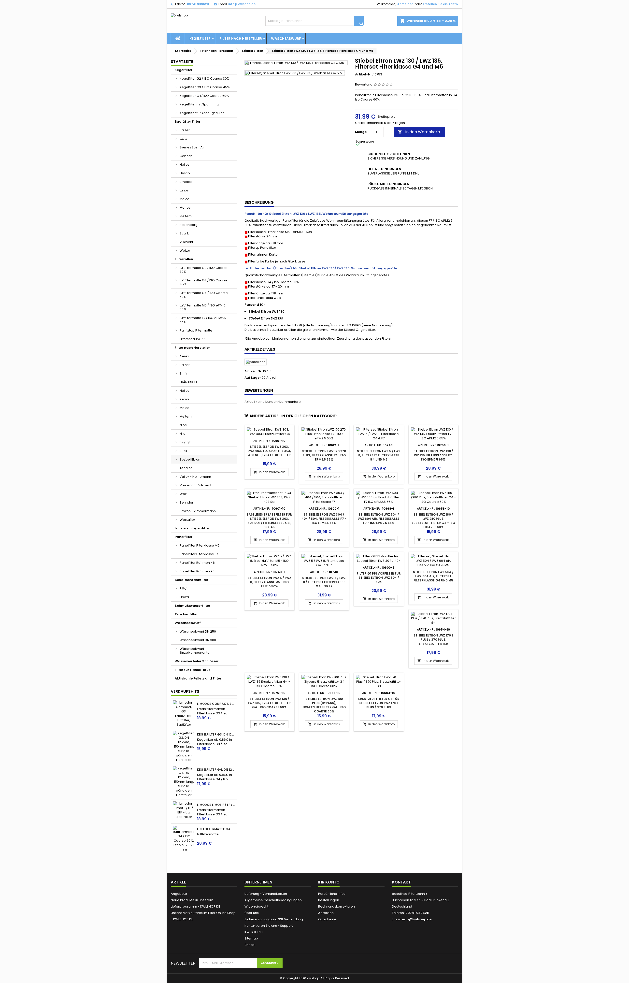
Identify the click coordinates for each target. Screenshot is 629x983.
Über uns (251, 913)
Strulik (184, 233)
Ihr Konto (329, 882)
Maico (184, 199)
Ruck (183, 450)
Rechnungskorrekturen (336, 906)
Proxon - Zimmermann (198, 511)
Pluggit (185, 442)
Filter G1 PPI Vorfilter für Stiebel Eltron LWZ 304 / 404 (379, 577)
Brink (183, 373)
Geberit (186, 156)
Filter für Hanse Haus (192, 669)
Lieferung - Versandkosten (265, 893)
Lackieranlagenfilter (192, 528)
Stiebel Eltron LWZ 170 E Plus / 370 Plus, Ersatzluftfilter (433, 639)
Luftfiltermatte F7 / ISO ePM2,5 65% (203, 320)
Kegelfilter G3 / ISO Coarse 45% (205, 87)
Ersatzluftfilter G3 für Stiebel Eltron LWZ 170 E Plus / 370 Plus (378, 703)
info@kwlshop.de (242, 4)
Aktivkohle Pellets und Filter (198, 678)
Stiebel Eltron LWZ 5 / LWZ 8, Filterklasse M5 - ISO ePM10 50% (269, 582)
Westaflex (187, 519)
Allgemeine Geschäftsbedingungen (273, 900)
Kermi (184, 399)
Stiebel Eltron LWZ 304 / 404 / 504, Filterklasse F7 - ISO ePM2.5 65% (323, 518)
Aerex (184, 356)
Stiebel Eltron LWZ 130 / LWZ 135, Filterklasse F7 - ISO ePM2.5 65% (433, 455)
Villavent (186, 242)
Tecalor (186, 468)
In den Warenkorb (419, 132)
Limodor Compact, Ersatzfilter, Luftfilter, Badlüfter (216, 704)
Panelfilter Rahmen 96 (197, 571)
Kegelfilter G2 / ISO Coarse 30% (204, 78)
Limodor (186, 181)
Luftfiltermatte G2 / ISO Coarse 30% (204, 269)
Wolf (183, 494)
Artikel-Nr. (364, 74)
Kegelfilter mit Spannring (199, 104)
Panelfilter (184, 537)
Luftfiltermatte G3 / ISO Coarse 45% (204, 282)
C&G (183, 138)
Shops (249, 944)
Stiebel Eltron (190, 459)
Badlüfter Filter (187, 121)
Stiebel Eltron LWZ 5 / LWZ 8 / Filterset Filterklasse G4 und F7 (324, 582)
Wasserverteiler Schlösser (197, 661)
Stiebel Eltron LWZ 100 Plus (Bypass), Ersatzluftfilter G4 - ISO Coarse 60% (324, 705)
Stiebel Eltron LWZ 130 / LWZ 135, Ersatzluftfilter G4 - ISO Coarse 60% (269, 703)
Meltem (186, 216)
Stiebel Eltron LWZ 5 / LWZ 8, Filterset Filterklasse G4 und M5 (378, 455)
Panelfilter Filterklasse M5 (199, 545)
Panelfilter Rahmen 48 (197, 562)
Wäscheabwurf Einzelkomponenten (196, 650)
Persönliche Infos (331, 893)
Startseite (182, 61)
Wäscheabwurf (286, 38)
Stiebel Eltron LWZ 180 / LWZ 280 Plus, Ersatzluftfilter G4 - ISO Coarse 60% (433, 520)
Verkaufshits (185, 691)
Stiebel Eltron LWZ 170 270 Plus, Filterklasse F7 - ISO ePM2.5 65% (324, 455)
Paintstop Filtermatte (196, 330)
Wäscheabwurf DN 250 (198, 631)
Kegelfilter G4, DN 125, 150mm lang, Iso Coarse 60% (216, 770)
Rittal (183, 588)
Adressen (326, 913)
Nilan (183, 433)
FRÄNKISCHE (189, 382)
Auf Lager (252, 378)
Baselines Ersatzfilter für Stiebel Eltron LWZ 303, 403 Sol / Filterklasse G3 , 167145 (269, 520)
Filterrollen (184, 259)
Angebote (179, 893)
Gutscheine (327, 919)
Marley (185, 207)
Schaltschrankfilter (191, 580)
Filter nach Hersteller (241, 38)
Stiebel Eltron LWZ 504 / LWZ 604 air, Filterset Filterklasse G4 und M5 (433, 576)
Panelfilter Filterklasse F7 (199, 554)
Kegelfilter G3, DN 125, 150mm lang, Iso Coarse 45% (216, 735)
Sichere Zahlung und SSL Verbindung (273, 919)
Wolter (185, 250)
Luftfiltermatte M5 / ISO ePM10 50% (203, 307)
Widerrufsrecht (256, 906)
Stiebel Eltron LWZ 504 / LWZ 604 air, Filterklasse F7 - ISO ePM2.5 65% (379, 518)
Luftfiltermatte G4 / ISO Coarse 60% (204, 294)
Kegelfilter (200, 38)
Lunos (184, 190)
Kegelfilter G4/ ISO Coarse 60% (204, 95)
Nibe (183, 425)
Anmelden (405, 4)
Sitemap (251, 938)
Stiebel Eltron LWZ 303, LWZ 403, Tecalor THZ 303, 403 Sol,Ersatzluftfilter (269, 451)
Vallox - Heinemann (195, 476)
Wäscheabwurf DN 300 (198, 640)
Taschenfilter (186, 614)
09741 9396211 (198, 4)
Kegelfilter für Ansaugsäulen (202, 113)
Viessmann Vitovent (195, 485)
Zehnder (186, 502)
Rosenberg (189, 224)
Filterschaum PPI (192, 339)
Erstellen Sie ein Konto (440, 4)
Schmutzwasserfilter (192, 605)
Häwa (184, 597)
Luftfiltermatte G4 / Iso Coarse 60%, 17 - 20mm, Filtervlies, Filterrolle (216, 829)
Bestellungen (328, 900)
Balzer (185, 130)
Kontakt (401, 882)
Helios (184, 164)
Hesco (185, 173)
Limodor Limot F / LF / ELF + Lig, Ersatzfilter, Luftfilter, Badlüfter (216, 805)
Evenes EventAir (192, 147)
